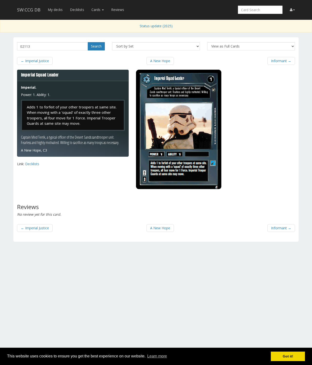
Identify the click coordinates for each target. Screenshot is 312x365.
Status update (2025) (156, 26)
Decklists (77, 9)
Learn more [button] (157, 356)
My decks (55, 9)
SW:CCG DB (28, 10)
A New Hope (160, 60)
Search (96, 46)
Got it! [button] (288, 356)
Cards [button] (96, 9)
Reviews (117, 9)
